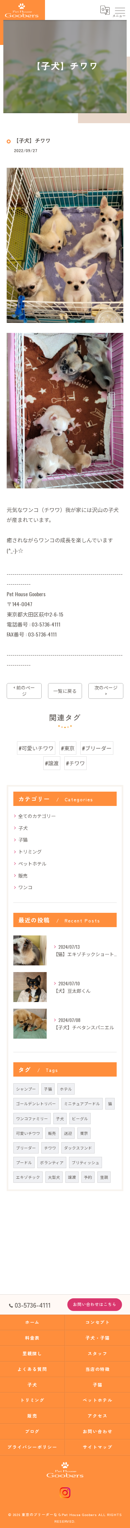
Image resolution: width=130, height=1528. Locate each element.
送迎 (68, 1133)
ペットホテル (32, 863)
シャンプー (26, 1089)
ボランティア (52, 1162)
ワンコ (25, 887)
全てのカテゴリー (37, 815)
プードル (24, 1162)
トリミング (30, 851)
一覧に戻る (65, 690)
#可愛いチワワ (36, 748)
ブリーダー (26, 1147)
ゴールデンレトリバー (36, 1103)
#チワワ (75, 763)
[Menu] (119, 10)
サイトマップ (98, 1447)
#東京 (68, 748)
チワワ (50, 1147)
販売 (23, 875)
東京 (84, 1133)
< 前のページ (24, 690)
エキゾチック (28, 1177)
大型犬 (54, 1177)
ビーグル (80, 1118)
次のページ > (106, 690)
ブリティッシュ (85, 1162)
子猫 (23, 839)
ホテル (66, 1089)
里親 (104, 1177)
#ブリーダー (97, 748)
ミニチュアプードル (82, 1103)
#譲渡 (52, 763)
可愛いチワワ (28, 1133)
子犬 (23, 827)
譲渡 (72, 1177)
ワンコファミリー (32, 1118)
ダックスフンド (78, 1147)
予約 (88, 1177)
